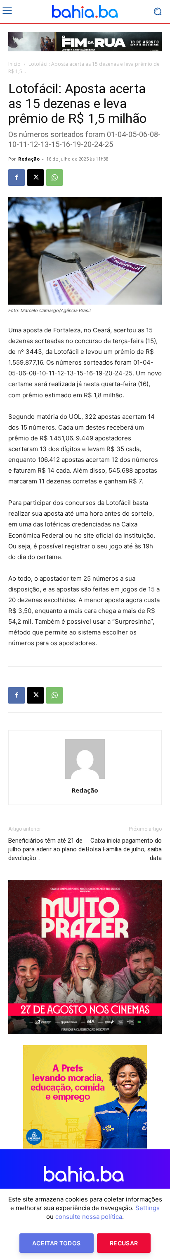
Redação (29, 159)
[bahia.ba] (85, 11)
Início (14, 63)
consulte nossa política (88, 1217)
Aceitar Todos (56, 1243)
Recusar (124, 1243)
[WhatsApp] (54, 177)
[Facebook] (16, 177)
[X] (35, 177)
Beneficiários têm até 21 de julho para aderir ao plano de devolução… (46, 849)
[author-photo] (85, 778)
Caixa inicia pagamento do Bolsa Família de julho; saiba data (124, 849)
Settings (147, 1208)
